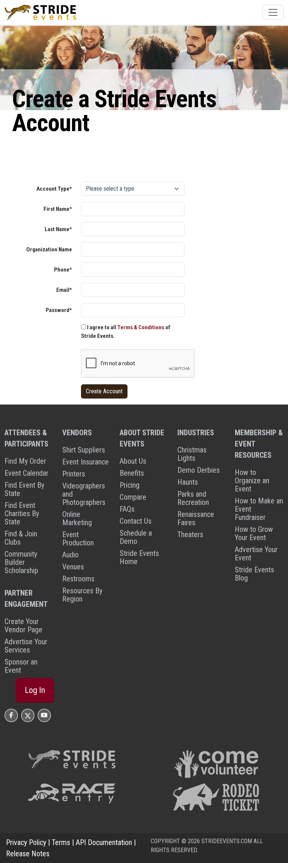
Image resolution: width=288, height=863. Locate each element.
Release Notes (28, 853)
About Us (133, 461)
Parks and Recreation (193, 498)
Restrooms (78, 578)
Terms (61, 842)
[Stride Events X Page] (28, 715)
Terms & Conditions (140, 327)
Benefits (132, 473)
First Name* (58, 209)
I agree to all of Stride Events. (125, 331)
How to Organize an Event (252, 480)
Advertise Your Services (25, 645)
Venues (73, 566)
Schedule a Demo (136, 537)
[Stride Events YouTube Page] (44, 715)
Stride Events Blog (254, 573)
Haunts (187, 482)
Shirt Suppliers (83, 449)
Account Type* (54, 188)
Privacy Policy (26, 842)
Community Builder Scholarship (21, 562)
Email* (64, 290)
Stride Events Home (139, 557)
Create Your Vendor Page (23, 625)
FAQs (127, 509)
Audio (70, 554)
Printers (73, 473)
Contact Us (136, 521)
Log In (35, 690)
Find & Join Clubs (20, 537)
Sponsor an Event (21, 666)
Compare (133, 497)
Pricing (130, 485)
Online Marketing (77, 518)
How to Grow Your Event (254, 533)
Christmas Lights (192, 454)
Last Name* (58, 229)
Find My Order (25, 461)
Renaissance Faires (195, 518)
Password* (59, 310)
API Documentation (104, 842)
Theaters (190, 534)
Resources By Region (82, 594)
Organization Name (49, 249)
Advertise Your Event (256, 553)
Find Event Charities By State (21, 513)
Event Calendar (26, 473)
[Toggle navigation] (273, 12)
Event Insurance (85, 461)
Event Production (78, 538)
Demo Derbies (198, 470)
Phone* (63, 269)
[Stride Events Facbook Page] (11, 715)
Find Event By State (24, 489)
